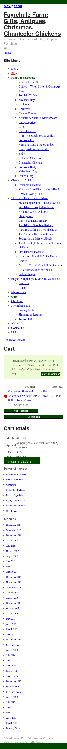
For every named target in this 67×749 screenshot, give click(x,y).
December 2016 (13, 577)
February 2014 (13, 670)
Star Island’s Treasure (31, 252)
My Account (18, 292)
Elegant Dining (27, 113)
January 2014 (12, 676)
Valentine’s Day (28, 171)
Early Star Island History (33, 220)
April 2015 (11, 624)
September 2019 (13, 530)
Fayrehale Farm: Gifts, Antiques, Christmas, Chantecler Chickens (32, 24)
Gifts (21, 127)
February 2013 (13, 728)
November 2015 (13, 603)
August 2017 (12, 556)
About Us (17, 323)
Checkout (17, 301)
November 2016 (13, 582)
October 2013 (12, 686)
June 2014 (10, 660)
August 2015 (12, 613)
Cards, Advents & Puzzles (34, 149)
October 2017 (12, 550)
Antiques (24, 104)
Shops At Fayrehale (15, 505)
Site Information (20, 305)
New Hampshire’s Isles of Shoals (38, 229)
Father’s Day (26, 176)
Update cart (33, 416)
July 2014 (10, 655)
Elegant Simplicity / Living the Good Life (35, 279)
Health (22, 287)
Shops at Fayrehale (23, 77)
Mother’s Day (27, 100)
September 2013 (13, 691)
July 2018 (10, 545)
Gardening (25, 283)
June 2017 (10, 561)
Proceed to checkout (20, 461)
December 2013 (13, 681)
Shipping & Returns (30, 314)
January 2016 (12, 597)
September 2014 (13, 644)
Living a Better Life (15, 500)
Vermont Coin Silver (31, 82)
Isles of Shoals (27, 131)
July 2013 (10, 702)
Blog (14, 73)
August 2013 (12, 697)
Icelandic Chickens (30, 158)
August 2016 (12, 592)
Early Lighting (27, 122)
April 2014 (11, 665)
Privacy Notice (27, 310)
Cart (14, 296)
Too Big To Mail (28, 95)
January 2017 (12, 571)
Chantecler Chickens (31, 162)
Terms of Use (26, 319)
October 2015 (12, 608)
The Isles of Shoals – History (36, 225)
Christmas (24, 109)
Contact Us (17, 328)
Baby (22, 153)
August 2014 (12, 650)
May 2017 (10, 566)
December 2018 (13, 535)
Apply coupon (21, 410)
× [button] (5, 396)
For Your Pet (26, 140)
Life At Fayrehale (14, 495)
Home (14, 68)
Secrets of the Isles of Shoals (35, 238)
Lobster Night (27, 274)
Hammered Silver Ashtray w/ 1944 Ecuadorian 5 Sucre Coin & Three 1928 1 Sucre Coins (28, 395)
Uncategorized (13, 510)
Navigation (13, 5)
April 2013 (11, 717)
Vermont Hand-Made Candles (36, 144)
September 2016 (13, 587)
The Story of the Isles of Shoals (37, 234)
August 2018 (12, 540)
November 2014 (13, 639)
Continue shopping (50, 374)
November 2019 (13, 524)
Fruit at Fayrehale (14, 479)
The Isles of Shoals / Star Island (29, 198)
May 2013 (10, 712)
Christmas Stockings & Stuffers (37, 135)
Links (14, 332)
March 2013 (11, 723)
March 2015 (11, 629)
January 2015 (12, 634)
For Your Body (27, 167)
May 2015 (10, 618)
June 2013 (10, 707)
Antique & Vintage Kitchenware (38, 118)
